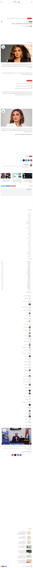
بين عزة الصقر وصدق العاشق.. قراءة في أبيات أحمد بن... (19, 18)
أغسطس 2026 (28, 261)
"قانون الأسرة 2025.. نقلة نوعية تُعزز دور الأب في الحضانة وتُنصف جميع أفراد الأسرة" (21, 561)
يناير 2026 (29, 268)
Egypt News (29, 256)
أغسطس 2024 (28, 286)
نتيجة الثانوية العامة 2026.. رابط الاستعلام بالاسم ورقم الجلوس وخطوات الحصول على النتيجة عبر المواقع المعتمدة (21, 533)
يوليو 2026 (29, 262)
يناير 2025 (29, 281)
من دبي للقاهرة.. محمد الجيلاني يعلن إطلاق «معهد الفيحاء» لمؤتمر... (16, 181)
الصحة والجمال (29, 222)
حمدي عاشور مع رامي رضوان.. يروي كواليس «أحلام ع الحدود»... (22, 88)
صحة (30, 246)
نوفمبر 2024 (29, 283)
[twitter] (15, 455)
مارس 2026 (29, 266)
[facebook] (20, 455)
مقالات (30, 250)
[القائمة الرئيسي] (31, 2)
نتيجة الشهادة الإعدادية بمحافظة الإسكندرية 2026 (22, 538)
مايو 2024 (29, 289)
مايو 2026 (29, 264)
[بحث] (1, 2)
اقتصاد (30, 219)
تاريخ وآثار (29, 226)
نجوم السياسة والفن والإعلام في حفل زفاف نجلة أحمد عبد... (5, 181)
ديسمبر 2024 (28, 282)
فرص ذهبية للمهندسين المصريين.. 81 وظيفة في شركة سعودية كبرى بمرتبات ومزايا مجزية (21, 556)
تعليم (30, 229)
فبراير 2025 (29, 280)
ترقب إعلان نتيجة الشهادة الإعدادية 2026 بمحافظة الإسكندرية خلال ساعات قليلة (22, 542)
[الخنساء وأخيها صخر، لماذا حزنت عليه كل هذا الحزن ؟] (29, 547)
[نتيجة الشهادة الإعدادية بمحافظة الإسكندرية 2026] (29, 537)
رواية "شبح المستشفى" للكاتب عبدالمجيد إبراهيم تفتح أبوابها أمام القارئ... (27, 181)
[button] (29, 160)
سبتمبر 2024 (28, 285)
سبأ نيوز (23, 566)
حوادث (30, 236)
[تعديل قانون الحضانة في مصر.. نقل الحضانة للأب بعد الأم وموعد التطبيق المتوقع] (29, 551)
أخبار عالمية (29, 215)
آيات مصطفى (26, 164)
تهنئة (30, 232)
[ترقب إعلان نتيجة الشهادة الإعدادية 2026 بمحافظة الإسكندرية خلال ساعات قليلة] (29, 542)
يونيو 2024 (29, 288)
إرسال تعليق (29, 189)
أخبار (30, 212)
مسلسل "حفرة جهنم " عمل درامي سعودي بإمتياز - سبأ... (23, 83)
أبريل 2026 (29, 265)
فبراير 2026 (29, 267)
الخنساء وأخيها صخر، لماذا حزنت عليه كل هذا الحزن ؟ (22, 547)
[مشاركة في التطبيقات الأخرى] (21, 160)
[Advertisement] (16, 11)
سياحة (30, 243)
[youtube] (13, 455)
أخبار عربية (29, 216)
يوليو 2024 (29, 287)
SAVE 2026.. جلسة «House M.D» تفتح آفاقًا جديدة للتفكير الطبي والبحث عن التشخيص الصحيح (17, 447)
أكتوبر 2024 (29, 284)
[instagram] (18, 455)
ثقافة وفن (29, 233)
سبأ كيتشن (29, 242)
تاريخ (30, 225)
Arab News (29, 253)
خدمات (30, 239)
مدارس (30, 249)
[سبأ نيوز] (17, 2)
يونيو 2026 (29, 263)
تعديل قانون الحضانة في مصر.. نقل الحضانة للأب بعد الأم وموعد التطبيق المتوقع (21, 552)
